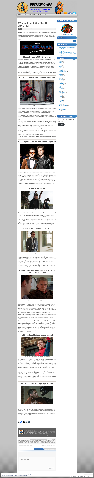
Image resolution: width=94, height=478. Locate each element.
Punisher (60, 96)
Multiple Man (61, 86)
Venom (38, 442)
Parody (60, 93)
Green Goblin (39, 440)
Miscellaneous (61, 83)
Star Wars (60, 101)
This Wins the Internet (63, 105)
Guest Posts (61, 75)
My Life (60, 91)
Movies (38, 439)
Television (60, 104)
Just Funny (61, 79)
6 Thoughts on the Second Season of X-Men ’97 (67, 55)
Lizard (43, 440)
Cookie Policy (25, 475)
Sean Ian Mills (29, 28)
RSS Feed (65, 13)
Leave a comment (51, 442)
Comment (51, 468)
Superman (60, 102)
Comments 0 (38, 449)
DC (59, 69)
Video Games (61, 108)
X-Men (60, 110)
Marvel (35, 439)
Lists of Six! (31, 14)
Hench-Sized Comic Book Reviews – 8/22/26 (67, 52)
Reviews (41, 439)
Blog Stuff (60, 63)
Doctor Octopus (31, 440)
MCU (19, 441)
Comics (60, 67)
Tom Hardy (30, 442)
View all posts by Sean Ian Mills (48, 435)
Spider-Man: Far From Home (34, 441)
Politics (60, 95)
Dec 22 (19, 28)
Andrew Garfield (25, 440)
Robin (60, 99)
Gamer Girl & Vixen (69, 34)
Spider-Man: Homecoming (44, 441)
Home (19, 14)
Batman (60, 62)
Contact (46, 14)
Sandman (27, 441)
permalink (46, 442)
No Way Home (22, 441)
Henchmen (61, 76)
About (24, 14)
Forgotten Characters (62, 71)
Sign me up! (61, 124)
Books (60, 65)
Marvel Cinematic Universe (49, 440)
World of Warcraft (62, 109)
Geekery (60, 74)
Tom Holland (34, 442)
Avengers (60, 61)
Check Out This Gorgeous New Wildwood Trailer (67, 53)
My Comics (39, 14)
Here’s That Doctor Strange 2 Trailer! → (49, 19)
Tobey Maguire (24, 442)
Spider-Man (45, 439)
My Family (61, 89)
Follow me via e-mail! (65, 116)
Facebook (70, 13)
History (60, 78)
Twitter (74, 13)
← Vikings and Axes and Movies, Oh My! (25, 19)
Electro (35, 440)
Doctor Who (61, 70)
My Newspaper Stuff (62, 92)
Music (60, 87)
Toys (59, 106)
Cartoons (60, 66)
